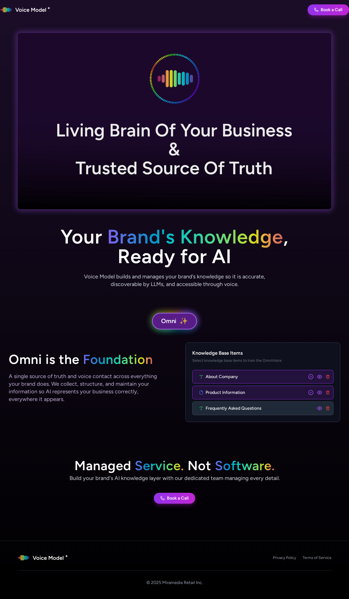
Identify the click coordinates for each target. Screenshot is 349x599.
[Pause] (174, 121)
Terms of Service (317, 557)
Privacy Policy (284, 557)
